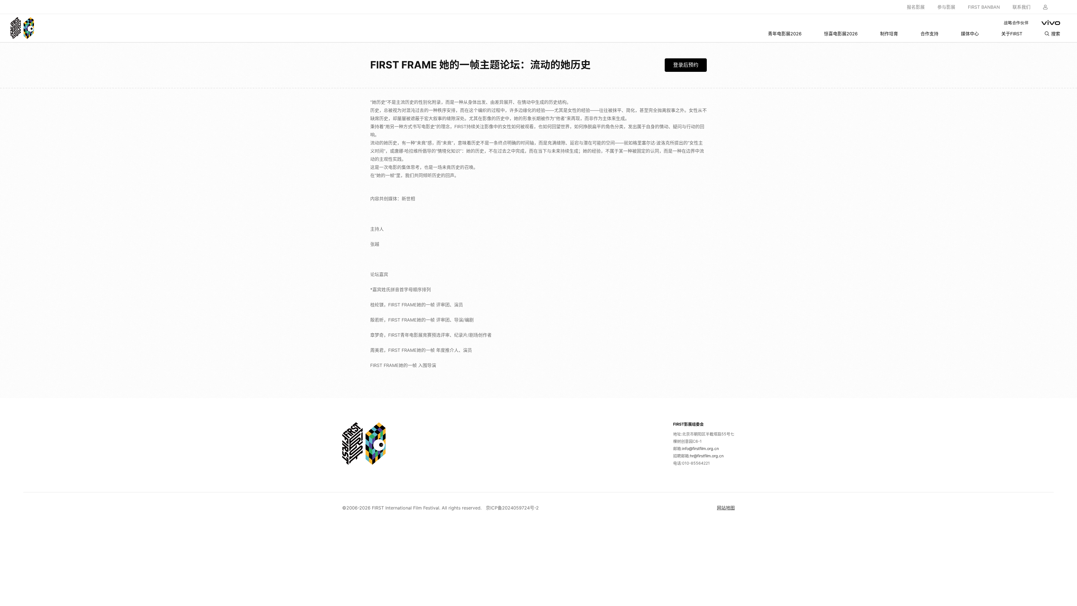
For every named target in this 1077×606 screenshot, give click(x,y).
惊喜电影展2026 (841, 33)
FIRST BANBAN (984, 7)
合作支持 (929, 33)
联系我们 (1021, 7)
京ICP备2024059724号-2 (512, 508)
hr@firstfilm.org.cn (707, 455)
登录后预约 (685, 65)
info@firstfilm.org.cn (700, 448)
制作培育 (889, 33)
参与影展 (946, 7)
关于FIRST (1011, 33)
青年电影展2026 (785, 33)
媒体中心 (970, 33)
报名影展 (916, 7)
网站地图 (726, 508)
